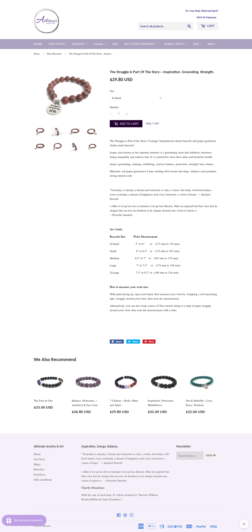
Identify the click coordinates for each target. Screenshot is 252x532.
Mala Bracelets (54, 53)
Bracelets (39, 469)
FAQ (196, 44)
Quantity (114, 107)
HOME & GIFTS (174, 44)
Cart (210, 25)
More (211, 44)
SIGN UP (211, 455)
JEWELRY (78, 44)
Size (112, 91)
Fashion (99, 44)
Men (115, 44)
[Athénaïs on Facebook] (119, 515)
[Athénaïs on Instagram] (131, 515)
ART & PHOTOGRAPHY (140, 44)
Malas (37, 464)
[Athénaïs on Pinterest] (125, 515)
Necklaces (40, 474)
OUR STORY (57, 44)
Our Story (39, 459)
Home (37, 53)
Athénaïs (46, 525)
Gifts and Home (43, 479)
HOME (38, 44)
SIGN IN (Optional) (206, 17)
